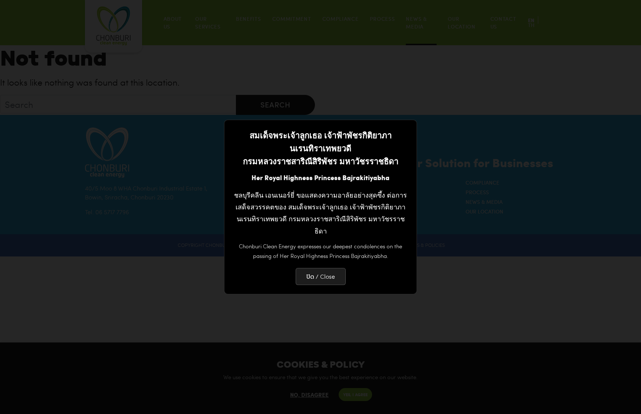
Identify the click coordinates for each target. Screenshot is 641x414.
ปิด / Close (320, 276)
